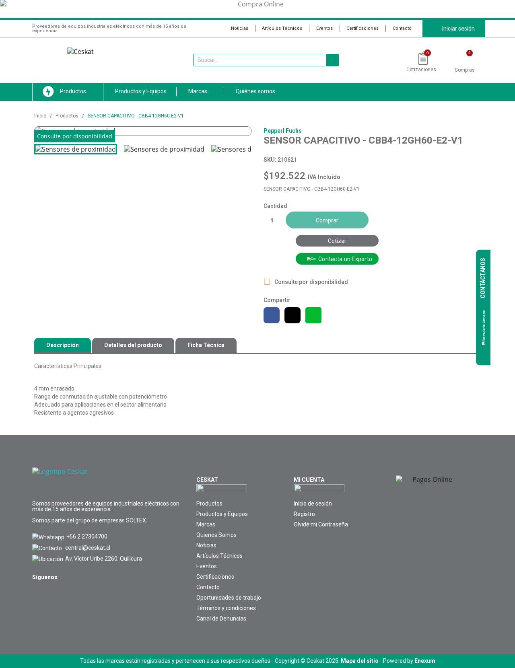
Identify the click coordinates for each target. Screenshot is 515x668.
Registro (304, 514)
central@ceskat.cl (87, 548)
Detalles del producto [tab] (133, 345)
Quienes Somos (216, 535)
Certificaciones (362, 28)
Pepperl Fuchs (283, 130)
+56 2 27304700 (86, 536)
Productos (209, 503)
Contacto (402, 28)
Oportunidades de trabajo (228, 597)
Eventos (324, 28)
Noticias (239, 28)
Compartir (272, 315)
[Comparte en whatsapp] (313, 315)
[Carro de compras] (465, 59)
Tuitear (292, 315)
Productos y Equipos (222, 514)
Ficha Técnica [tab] (206, 345)
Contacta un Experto (345, 259)
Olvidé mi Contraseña (321, 524)
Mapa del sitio (360, 661)
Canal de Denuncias (221, 618)
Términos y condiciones (226, 608)
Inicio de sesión (313, 503)
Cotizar (337, 241)
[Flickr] (75, 595)
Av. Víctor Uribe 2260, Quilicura (103, 558)
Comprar (327, 220)
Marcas (205, 524)
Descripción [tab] (62, 345)
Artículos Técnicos (282, 28)
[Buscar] (332, 60)
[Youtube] (38, 595)
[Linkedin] (57, 595)
